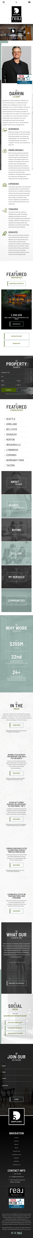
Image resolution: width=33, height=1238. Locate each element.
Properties (16, 1151)
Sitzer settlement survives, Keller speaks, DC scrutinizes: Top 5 (16, 804)
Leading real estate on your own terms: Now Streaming (16, 896)
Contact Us (16, 1164)
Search (16, 1141)
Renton (10, 439)
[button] (16, 377)
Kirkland (11, 424)
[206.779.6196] (16, 2)
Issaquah (11, 434)
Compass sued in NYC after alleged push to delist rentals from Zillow (16, 850)
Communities (16, 1154)
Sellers (16, 1161)
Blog (16, 1147)
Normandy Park (15, 460)
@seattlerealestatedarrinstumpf (15, 1016)
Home (16, 1137)
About (16, 1144)
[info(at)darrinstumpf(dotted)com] (29, 2)
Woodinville (13, 444)
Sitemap (4, 1229)
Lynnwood (12, 449)
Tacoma (10, 465)
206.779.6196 (17, 1173)
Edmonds (11, 455)
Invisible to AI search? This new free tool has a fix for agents (16, 756)
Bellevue (11, 429)
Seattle (10, 418)
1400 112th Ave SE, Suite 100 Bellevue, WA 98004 (17, 1181)
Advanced (24, 390)
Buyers (16, 1158)
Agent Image (27, 1229)
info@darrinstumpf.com (18, 1176)
